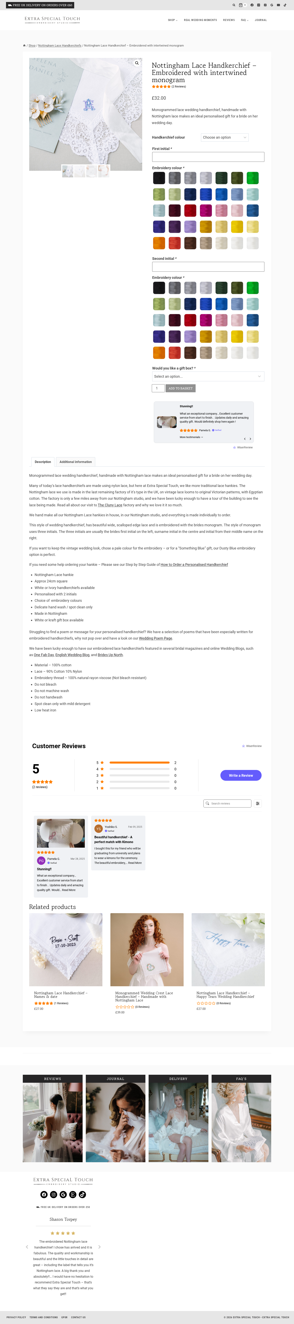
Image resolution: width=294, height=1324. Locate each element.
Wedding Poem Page (155, 638)
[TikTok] (285, 5)
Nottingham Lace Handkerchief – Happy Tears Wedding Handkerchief (225, 994)
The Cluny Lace (110, 505)
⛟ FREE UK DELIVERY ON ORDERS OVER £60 (40, 5)
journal (261, 20)
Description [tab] (43, 462)
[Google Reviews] (272, 5)
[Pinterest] (265, 5)
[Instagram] (259, 5)
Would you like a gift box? (174, 368)
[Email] (278, 5)
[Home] (24, 45)
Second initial (164, 258)
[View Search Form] (234, 5)
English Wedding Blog (72, 655)
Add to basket (181, 388)
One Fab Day (44, 655)
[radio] (159, 178)
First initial (162, 149)
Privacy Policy (16, 1317)
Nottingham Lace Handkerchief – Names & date (61, 994)
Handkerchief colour (168, 137)
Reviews (229, 20)
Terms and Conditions (44, 1317)
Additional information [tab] (76, 462)
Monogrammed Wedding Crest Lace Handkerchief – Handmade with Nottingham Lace (144, 996)
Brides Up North (110, 655)
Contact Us (78, 1317)
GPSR (64, 1317)
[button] (137, 63)
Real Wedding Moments (200, 20)
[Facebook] (252, 5)
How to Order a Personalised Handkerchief (194, 564)
